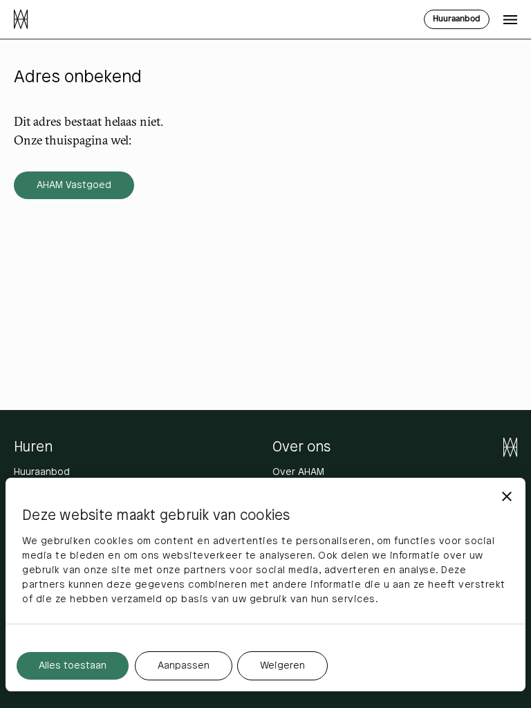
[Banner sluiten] (506, 496)
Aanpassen (183, 666)
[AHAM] (21, 19)
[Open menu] (510, 19)
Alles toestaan (72, 666)
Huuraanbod (42, 472)
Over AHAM (298, 472)
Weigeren (282, 666)
